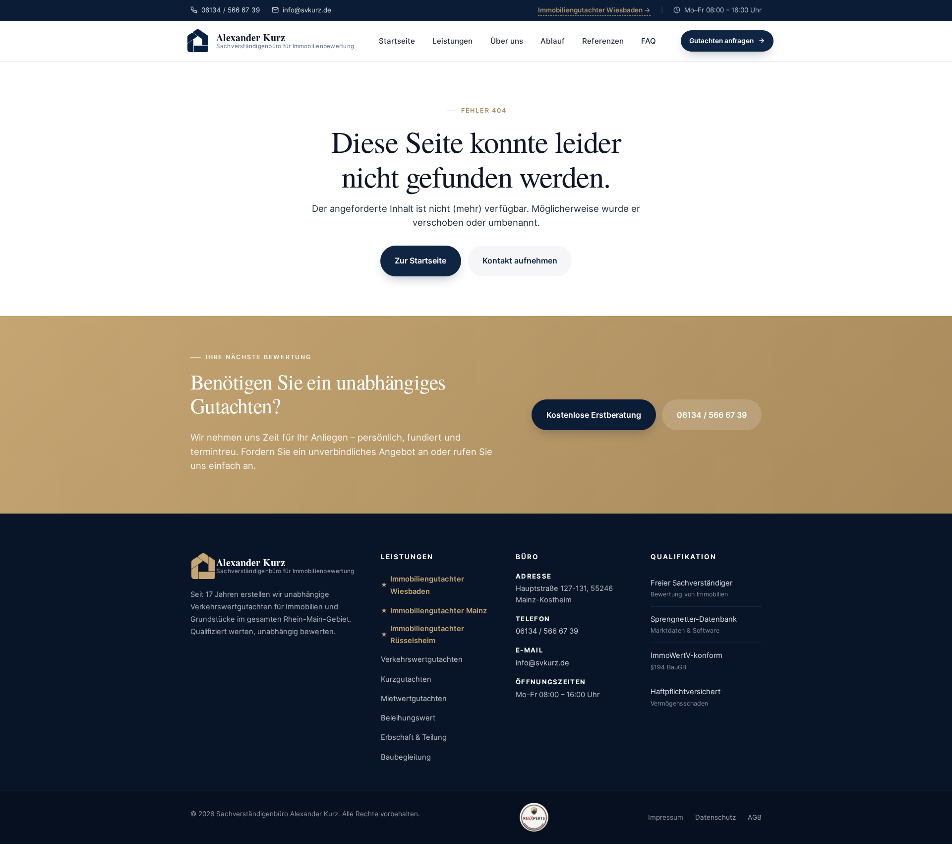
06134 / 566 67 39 (712, 415)
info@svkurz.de (542, 662)
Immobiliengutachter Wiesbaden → (594, 10)
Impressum (665, 817)
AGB (755, 817)
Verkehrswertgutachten (422, 659)
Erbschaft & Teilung (414, 737)
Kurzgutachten (406, 679)
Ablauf (552, 41)
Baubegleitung (406, 757)
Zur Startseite (420, 260)
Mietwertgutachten (414, 698)
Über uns (506, 41)
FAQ (648, 41)
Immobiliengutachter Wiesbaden (427, 585)
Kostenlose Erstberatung (593, 415)
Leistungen (452, 41)
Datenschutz (715, 817)
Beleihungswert (408, 718)
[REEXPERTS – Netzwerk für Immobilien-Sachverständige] (534, 817)
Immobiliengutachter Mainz (438, 610)
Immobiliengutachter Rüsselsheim (427, 634)
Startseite (397, 41)
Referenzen (603, 41)
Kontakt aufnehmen (519, 260)
